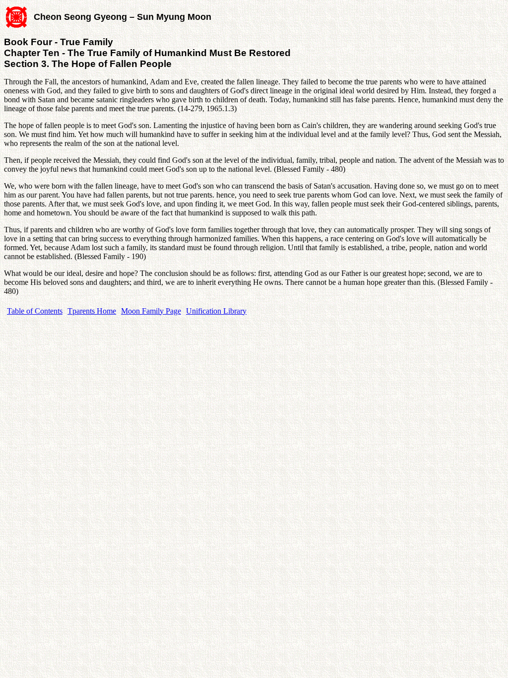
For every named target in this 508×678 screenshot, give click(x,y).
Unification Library (216, 311)
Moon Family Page (151, 311)
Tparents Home (91, 311)
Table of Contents (35, 311)
